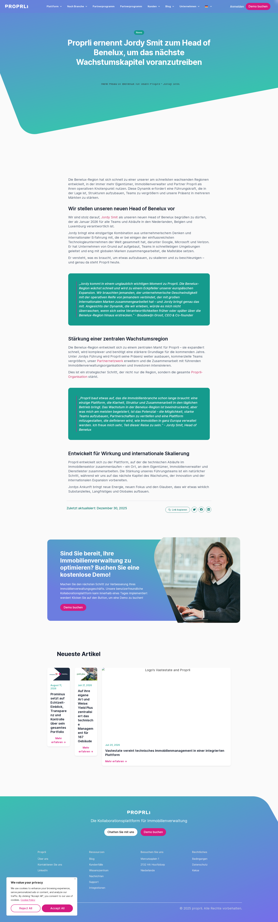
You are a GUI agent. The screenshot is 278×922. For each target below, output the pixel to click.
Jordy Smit (109, 217)
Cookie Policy (28, 900)
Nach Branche (75, 6)
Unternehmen (188, 6)
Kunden (152, 6)
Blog (168, 6)
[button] (194, 509)
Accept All (57, 908)
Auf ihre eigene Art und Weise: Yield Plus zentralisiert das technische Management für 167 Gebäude (85, 716)
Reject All (25, 908)
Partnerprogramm (104, 6)
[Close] (75, 879)
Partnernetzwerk (110, 361)
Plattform (53, 6)
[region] (41, 896)
